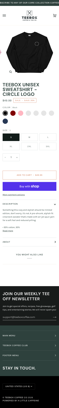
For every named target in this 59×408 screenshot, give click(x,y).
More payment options (14, 194)
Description (10, 204)
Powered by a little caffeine (21, 400)
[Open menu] (7, 15)
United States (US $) (17, 386)
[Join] (52, 317)
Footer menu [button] (11, 355)
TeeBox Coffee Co (16, 397)
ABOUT (6, 242)
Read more (8, 230)
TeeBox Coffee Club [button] (15, 345)
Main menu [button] (9, 335)
